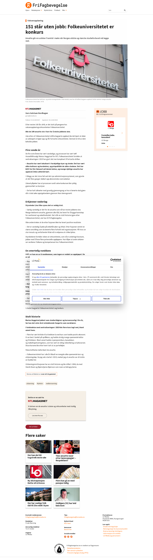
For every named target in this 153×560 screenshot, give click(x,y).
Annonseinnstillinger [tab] (88, 267)
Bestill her (68, 529)
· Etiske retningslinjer (110, 526)
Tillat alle (106, 299)
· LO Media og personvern (111, 536)
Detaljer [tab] (65, 267)
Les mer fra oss (37, 415)
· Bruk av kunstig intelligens (112, 531)
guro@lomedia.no (31, 116)
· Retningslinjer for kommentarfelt (115, 529)
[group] (110, 133)
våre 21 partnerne (43, 277)
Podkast (57, 10)
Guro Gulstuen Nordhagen (37, 113)
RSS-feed (67, 523)
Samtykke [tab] (41, 267)
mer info (40, 290)
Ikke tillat (46, 299)
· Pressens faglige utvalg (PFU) (77, 553)
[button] (122, 133)
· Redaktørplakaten (73, 548)
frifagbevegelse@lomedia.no (36, 517)
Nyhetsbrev (48, 10)
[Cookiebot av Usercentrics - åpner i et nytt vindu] (112, 260)
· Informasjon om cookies (112, 533)
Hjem (27, 10)
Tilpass (75, 299)
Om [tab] (111, 267)
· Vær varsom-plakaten (75, 550)
